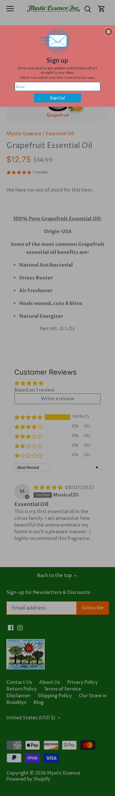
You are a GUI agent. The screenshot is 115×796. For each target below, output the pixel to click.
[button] (108, 32)
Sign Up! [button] (57, 97)
